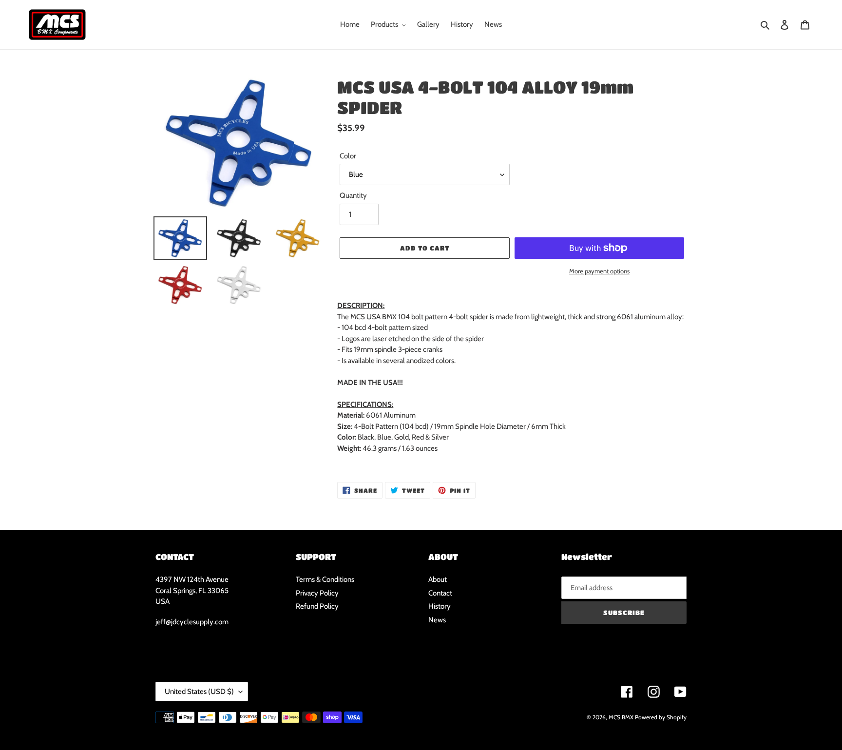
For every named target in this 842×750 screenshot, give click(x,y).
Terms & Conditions (325, 579)
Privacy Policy (317, 593)
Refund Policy (317, 606)
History (439, 606)
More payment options (599, 271)
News (437, 619)
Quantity (353, 195)
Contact (440, 593)
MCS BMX (621, 717)
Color (348, 156)
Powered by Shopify (661, 717)
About (437, 579)
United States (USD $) (199, 691)
